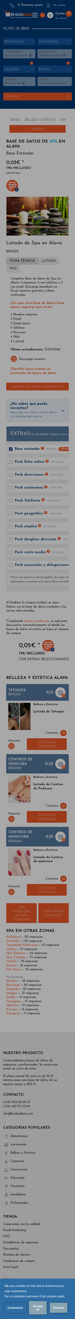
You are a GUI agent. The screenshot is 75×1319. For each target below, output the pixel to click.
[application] (37, 1299)
